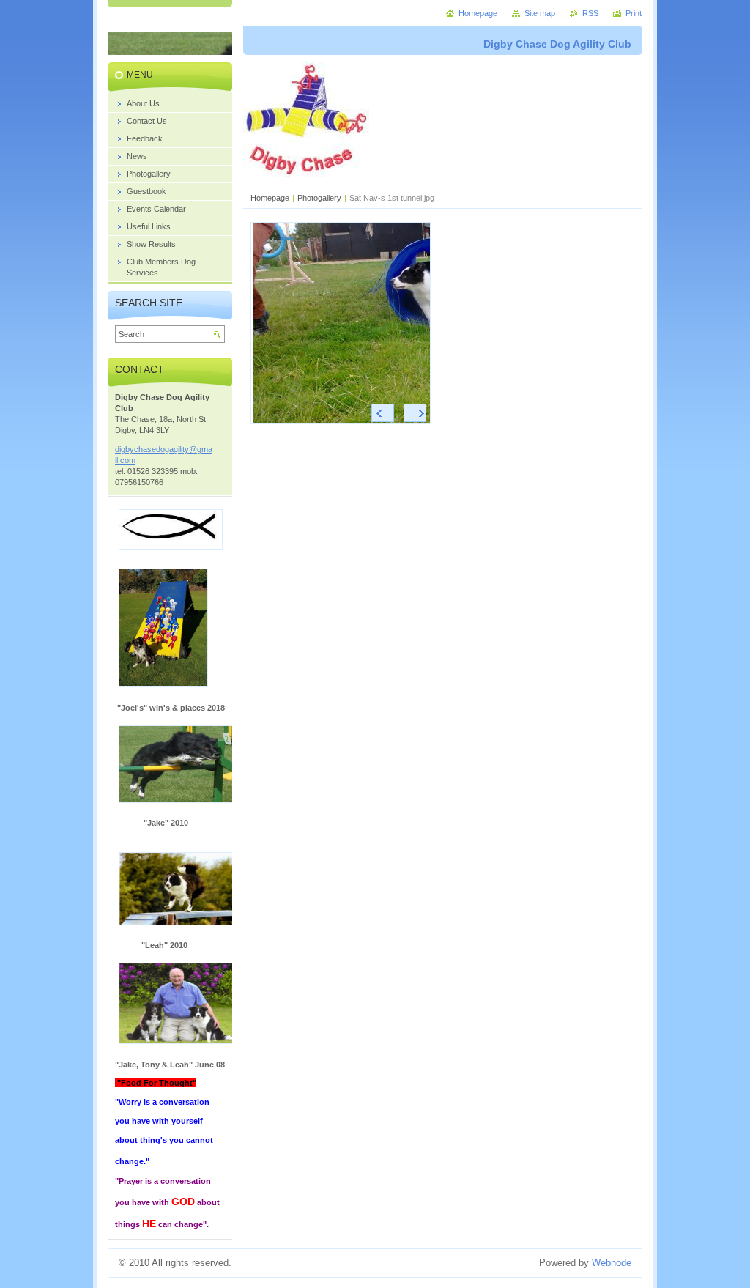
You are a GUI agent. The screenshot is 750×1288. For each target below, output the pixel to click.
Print (633, 13)
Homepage (269, 197)
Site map (539, 13)
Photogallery (319, 197)
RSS (590, 13)
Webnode (611, 1262)
